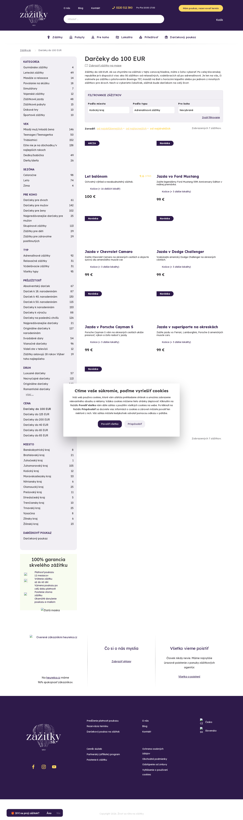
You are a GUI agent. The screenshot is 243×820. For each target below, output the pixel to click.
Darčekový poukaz (182, 37)
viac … (30, 394)
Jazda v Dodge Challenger (180, 251)
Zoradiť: (90, 128)
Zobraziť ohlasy (121, 661)
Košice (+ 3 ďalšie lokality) (176, 191)
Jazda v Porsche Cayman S (109, 327)
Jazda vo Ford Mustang (178, 176)
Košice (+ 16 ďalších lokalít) (105, 188)
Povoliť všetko (110, 423)
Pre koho (184, 103)
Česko (208, 722)
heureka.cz (53, 677)
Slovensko (211, 730)
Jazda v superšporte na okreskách (187, 327)
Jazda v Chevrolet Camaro (109, 251)
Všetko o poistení (189, 676)
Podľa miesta (97, 103)
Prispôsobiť (135, 423)
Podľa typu (140, 103)
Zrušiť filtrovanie (211, 117)
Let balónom (96, 176)
